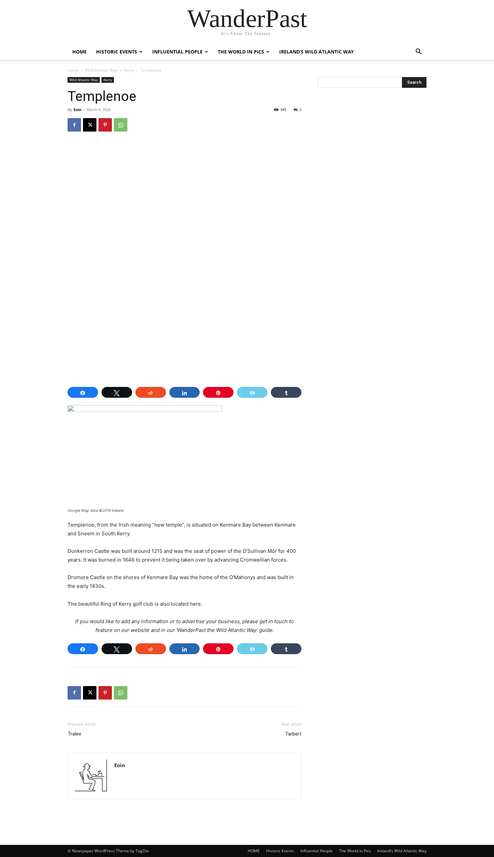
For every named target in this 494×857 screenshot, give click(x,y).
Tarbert (293, 734)
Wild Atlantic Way (101, 70)
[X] (89, 125)
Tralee (74, 734)
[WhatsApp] (120, 125)
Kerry (129, 70)
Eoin (77, 109)
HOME (79, 51)
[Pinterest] (105, 125)
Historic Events (116, 51)
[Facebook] (74, 125)
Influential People (177, 51)
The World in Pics (241, 51)
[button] (418, 52)
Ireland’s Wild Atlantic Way (316, 51)
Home (73, 70)
